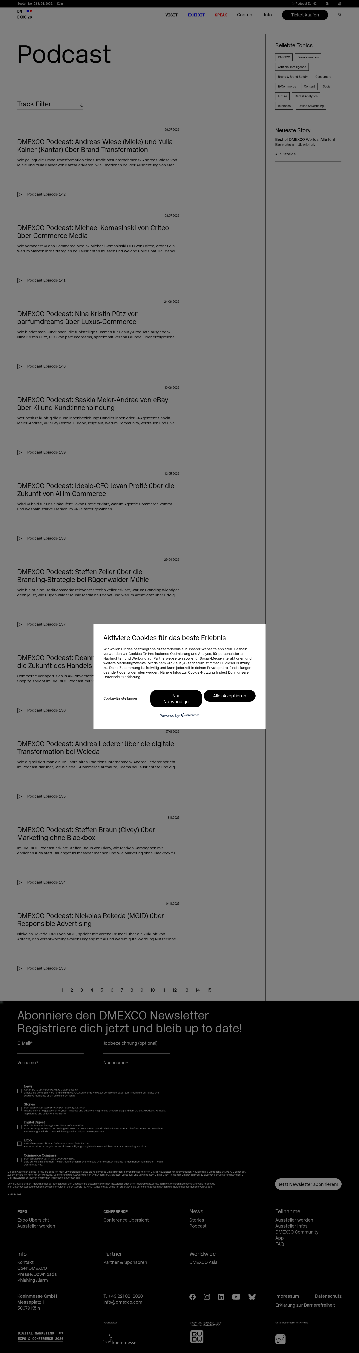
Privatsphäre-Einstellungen (229, 668)
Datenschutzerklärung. (122, 677)
